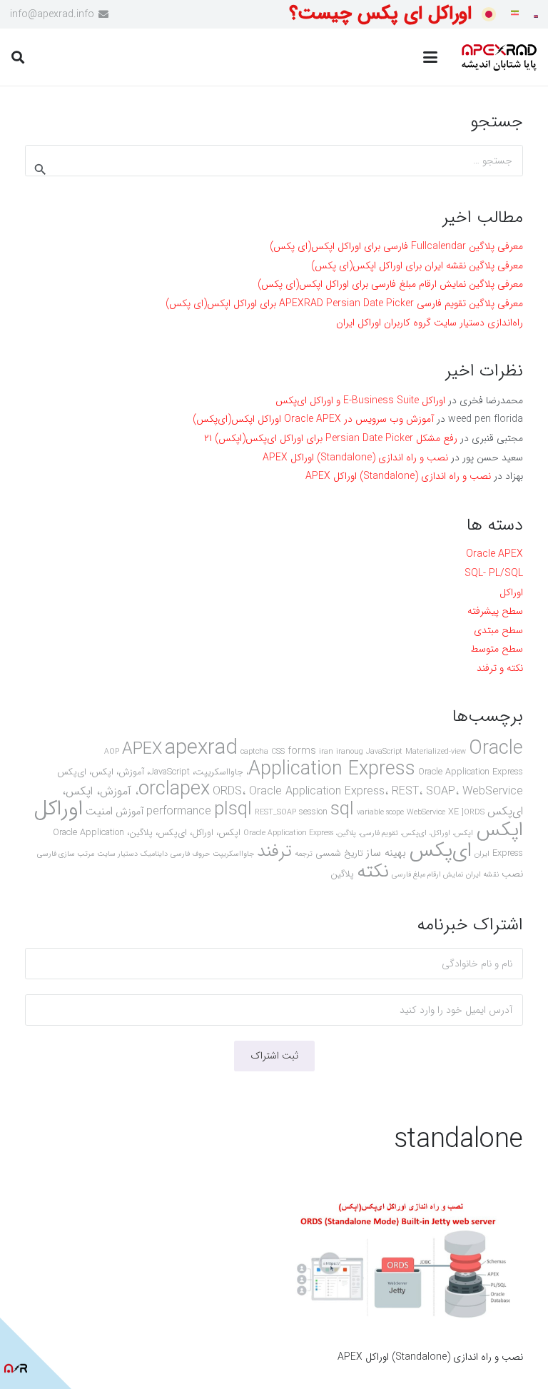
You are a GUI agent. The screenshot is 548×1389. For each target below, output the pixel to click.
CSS (278, 752)
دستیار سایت (117, 854)
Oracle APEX (494, 554)
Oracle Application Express (385, 759)
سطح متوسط (496, 649)
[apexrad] (499, 57)
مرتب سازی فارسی (65, 854)
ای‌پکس (440, 851)
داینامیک (154, 854)
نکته (373, 872)
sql (342, 809)
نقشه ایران (482, 875)
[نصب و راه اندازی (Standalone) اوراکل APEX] (406, 1262)
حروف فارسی (190, 854)
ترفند (274, 851)
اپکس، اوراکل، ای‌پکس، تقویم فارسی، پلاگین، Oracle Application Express (358, 833)
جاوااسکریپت (233, 854)
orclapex (174, 789)
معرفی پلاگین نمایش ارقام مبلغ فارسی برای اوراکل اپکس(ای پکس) (390, 284)
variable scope (380, 813)
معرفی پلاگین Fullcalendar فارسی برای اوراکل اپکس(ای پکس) (396, 246)
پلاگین (342, 874)
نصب (512, 874)
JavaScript (384, 752)
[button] (430, 57)
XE (453, 812)
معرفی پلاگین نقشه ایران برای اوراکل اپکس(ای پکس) (417, 265)
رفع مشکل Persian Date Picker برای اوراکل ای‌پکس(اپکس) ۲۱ (330, 438)
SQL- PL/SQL (494, 573)
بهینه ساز (386, 853)
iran (326, 752)
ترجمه (304, 854)
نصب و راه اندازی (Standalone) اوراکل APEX (430, 1357)
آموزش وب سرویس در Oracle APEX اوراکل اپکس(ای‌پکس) (313, 419)
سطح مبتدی (498, 630)
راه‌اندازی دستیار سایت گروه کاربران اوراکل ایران (429, 322)
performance (178, 811)
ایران (482, 854)
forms (302, 751)
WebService (426, 813)
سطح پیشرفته (495, 611)
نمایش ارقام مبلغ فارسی (427, 875)
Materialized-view (435, 752)
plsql (233, 809)
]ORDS (473, 813)
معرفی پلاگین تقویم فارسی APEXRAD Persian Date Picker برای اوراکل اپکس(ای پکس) (344, 303)
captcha (254, 752)
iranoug (349, 752)
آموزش (129, 811)
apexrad (201, 748)
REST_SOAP (275, 813)
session (313, 812)
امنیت (99, 811)
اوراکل (511, 592)
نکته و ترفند (500, 668)
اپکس (499, 830)
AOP (111, 752)
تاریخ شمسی (339, 854)
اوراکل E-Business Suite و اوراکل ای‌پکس (360, 400)
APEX (142, 749)
